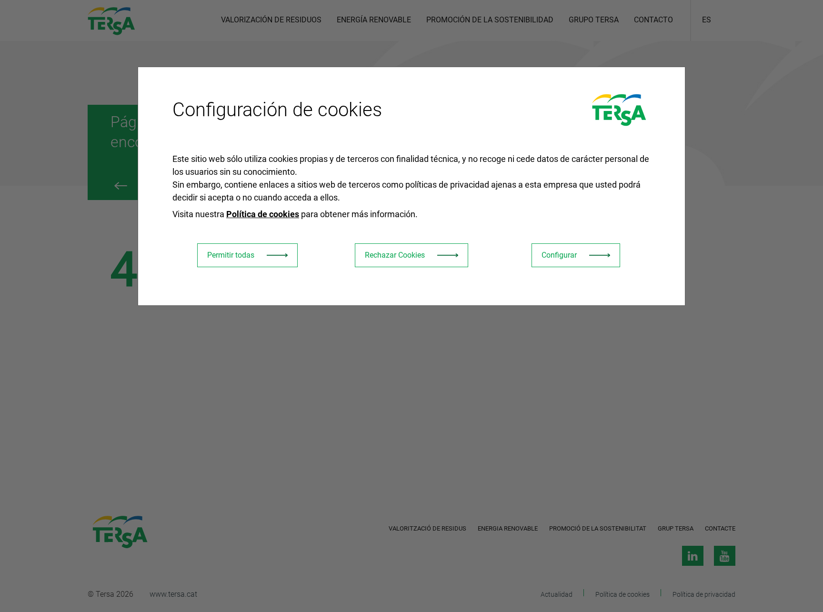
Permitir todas (230, 255)
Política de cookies (262, 214)
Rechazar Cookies (395, 255)
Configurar (559, 255)
